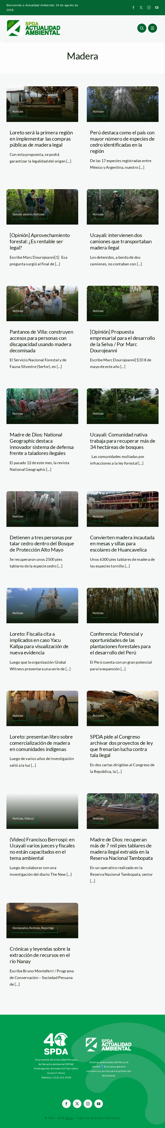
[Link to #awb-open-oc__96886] (141, 28)
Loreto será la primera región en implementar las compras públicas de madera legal (41, 138)
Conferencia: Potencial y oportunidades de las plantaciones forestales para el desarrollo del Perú (120, 643)
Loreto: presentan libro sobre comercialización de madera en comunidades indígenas (41, 742)
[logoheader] (33, 21)
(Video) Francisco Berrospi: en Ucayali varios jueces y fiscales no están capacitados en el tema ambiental (42, 848)
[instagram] (149, 7)
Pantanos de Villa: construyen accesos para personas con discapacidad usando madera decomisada (41, 340)
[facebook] (133, 7)
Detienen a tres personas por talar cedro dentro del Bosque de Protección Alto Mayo (42, 543)
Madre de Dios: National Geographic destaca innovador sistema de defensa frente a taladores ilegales (42, 443)
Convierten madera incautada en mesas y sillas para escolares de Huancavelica (122, 543)
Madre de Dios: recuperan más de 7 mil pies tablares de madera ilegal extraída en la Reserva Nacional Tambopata (121, 848)
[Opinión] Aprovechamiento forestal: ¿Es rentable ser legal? (40, 241)
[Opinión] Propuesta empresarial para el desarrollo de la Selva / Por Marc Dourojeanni (122, 340)
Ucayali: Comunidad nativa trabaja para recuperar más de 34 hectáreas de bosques (122, 440)
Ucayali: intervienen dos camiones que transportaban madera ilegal (121, 241)
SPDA (69, 1118)
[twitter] (141, 7)
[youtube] (157, 7)
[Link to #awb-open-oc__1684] (152, 28)
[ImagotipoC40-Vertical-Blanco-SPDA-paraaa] (56, 1033)
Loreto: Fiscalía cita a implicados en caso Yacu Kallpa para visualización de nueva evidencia (39, 643)
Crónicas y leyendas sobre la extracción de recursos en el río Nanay (40, 955)
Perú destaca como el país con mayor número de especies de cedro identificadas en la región (122, 141)
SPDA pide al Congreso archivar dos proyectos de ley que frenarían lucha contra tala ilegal (121, 745)
